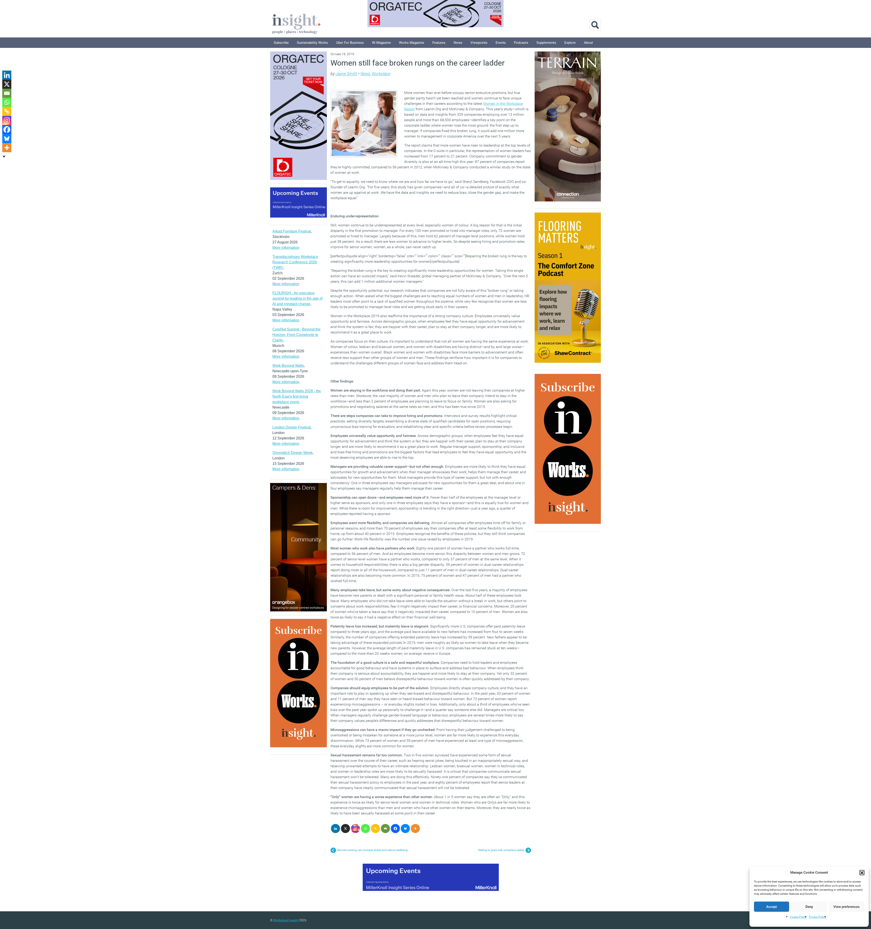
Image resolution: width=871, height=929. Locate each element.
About (588, 43)
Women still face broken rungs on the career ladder (417, 62)
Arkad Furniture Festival (291, 231)
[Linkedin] (335, 828)
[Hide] (4, 156)
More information (285, 248)
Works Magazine (411, 43)
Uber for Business (350, 43)
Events (501, 43)
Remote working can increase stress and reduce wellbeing (372, 850)
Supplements (546, 43)
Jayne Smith (346, 73)
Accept (771, 907)
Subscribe (281, 43)
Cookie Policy (798, 917)
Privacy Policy (817, 917)
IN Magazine (381, 43)
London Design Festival (291, 427)
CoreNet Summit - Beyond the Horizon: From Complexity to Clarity (296, 334)
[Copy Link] (375, 828)
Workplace (381, 73)
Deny (809, 907)
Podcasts (521, 43)
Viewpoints (478, 43)
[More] (415, 828)
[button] (862, 872)
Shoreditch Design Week (292, 453)
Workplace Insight (285, 920)
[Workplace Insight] (296, 23)
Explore (570, 43)
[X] (345, 828)
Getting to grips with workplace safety (501, 850)
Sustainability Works (312, 43)
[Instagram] (355, 828)
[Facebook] (395, 828)
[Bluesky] (405, 828)
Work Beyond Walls (288, 366)
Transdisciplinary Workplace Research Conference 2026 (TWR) (295, 262)
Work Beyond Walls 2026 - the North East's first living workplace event (296, 396)
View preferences (846, 907)
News (458, 43)
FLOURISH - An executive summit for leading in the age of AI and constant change (297, 298)
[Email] (385, 828)
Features (438, 43)
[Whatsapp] (365, 828)
